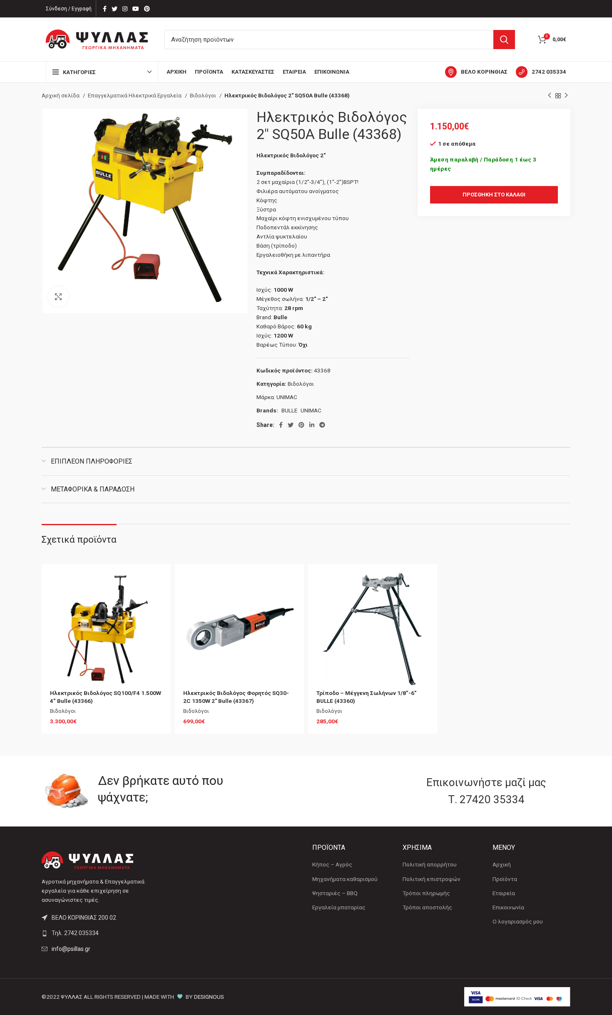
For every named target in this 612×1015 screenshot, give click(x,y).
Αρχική (502, 864)
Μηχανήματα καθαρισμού (345, 879)
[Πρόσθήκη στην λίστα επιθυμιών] (156, 586)
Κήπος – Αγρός (332, 864)
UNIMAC (286, 397)
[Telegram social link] (322, 424)
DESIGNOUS (209, 996)
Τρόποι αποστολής (427, 907)
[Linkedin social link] (312, 424)
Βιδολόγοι (203, 95)
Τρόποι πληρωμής (426, 893)
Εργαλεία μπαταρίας (339, 907)
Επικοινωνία (508, 907)
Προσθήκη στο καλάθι (494, 194)
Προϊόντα (505, 879)
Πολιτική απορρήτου (430, 864)
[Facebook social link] (104, 8)
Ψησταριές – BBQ (335, 893)
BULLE (289, 410)
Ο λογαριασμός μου (518, 921)
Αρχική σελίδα (61, 95)
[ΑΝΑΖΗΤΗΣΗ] (504, 39)
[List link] (103, 933)
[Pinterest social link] (147, 8)
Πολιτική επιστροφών (431, 879)
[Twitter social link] (114, 8)
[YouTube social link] (136, 8)
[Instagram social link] (125, 8)
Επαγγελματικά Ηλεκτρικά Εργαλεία (135, 95)
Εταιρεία (504, 893)
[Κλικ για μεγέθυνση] (58, 296)
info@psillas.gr (71, 949)
